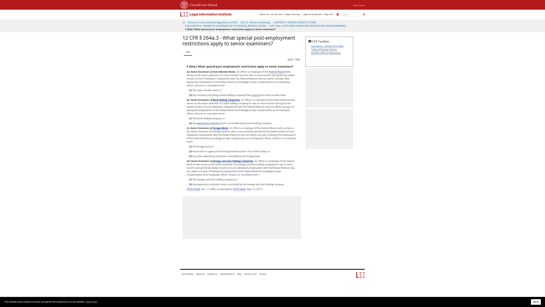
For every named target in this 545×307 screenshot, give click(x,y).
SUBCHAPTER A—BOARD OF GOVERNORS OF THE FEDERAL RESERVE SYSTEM (225, 25)
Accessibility (187, 274)
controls (255, 95)
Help (239, 274)
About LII (264, 14)
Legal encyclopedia (312, 14)
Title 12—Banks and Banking (255, 22)
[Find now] (364, 14)
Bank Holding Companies (226, 99)
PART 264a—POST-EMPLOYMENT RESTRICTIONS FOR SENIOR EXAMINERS (307, 25)
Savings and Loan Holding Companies (233, 161)
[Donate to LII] (337, 14)
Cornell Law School (202, 4)
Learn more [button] (91, 302)
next (297, 59)
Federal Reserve (277, 71)
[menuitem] (263, 14)
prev (290, 59)
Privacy (262, 274)
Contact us (212, 274)
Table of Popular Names (324, 49)
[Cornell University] (184, 4)
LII (183, 22)
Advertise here (227, 274)
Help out (328, 14)
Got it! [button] (536, 302)
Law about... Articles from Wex (327, 46)
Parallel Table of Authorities (326, 53)
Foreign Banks (220, 128)
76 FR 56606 (239, 189)
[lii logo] (212, 14)
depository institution (208, 123)
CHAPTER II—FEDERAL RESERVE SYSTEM (295, 22)
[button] (364, 14)
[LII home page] (360, 276)
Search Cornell (359, 5)
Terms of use (250, 274)
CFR (188, 52)
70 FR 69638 (193, 189)
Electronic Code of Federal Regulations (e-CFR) (212, 22)
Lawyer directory (292, 14)
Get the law (276, 14)
